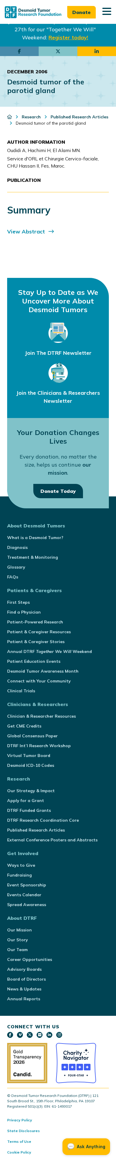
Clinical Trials (21, 690)
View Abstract (26, 231)
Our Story (17, 939)
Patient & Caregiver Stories (36, 641)
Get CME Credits (24, 726)
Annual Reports (23, 998)
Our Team (17, 949)
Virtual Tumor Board (28, 755)
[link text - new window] (10, 1035)
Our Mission (19, 930)
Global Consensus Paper (32, 736)
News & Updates (24, 989)
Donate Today (58, 491)
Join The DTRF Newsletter (58, 352)
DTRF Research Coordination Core (43, 820)
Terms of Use (19, 1141)
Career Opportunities (29, 959)
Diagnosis (17, 547)
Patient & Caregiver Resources (39, 631)
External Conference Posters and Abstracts (52, 840)
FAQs (12, 577)
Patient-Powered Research (35, 622)
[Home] (10, 117)
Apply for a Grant (25, 800)
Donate (81, 12)
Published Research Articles (36, 830)
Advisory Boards (24, 969)
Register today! (68, 37)
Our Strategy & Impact (31, 790)
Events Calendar (24, 894)
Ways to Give (21, 865)
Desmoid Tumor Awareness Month (43, 671)
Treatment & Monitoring (32, 557)
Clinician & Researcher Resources (41, 716)
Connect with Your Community (39, 681)
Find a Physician (24, 612)
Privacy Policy (19, 1120)
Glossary (16, 567)
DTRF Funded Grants (29, 810)
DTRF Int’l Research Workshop (39, 745)
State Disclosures (23, 1131)
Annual (49, 651)
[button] (106, 11)
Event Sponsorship (26, 885)
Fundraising (19, 875)
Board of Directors (26, 979)
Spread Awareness (26, 904)
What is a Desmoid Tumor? (35, 537)
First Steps (18, 602)
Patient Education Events (33, 661)
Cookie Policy (19, 1152)
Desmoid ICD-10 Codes (30, 765)
